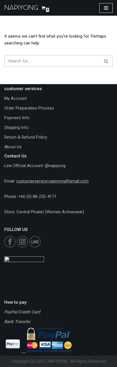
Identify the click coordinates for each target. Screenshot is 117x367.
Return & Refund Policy (25, 137)
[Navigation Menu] (106, 8)
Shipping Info (16, 127)
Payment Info (17, 117)
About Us (13, 146)
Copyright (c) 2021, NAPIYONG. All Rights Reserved (58, 361)
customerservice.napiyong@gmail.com (52, 181)
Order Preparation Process (29, 108)
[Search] (106, 61)
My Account (15, 98)
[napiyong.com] (21, 8)
